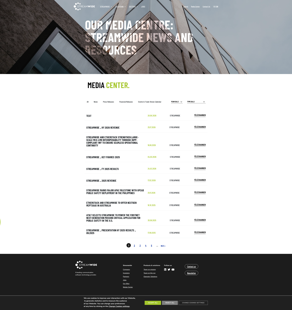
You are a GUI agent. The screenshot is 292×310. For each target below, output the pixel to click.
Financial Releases (126, 102)
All (87, 102)
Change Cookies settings (119, 306)
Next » (163, 246)
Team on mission (150, 269)
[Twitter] (169, 270)
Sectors (132, 6)
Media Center (195, 6)
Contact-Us (206, 6)
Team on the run (149, 273)
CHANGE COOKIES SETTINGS (193, 303)
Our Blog (126, 283)
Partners (126, 276)
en (217, 6)
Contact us (191, 266)
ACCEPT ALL (153, 303)
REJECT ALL (169, 303)
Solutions (119, 6)
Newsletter (191, 273)
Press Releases (108, 102)
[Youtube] (173, 270)
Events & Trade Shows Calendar (149, 102)
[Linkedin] (165, 270)
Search (185, 6)
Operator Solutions (150, 276)
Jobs (143, 6)
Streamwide (105, 6)
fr (214, 6)
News (96, 102)
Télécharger (200, 115)
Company (126, 269)
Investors (126, 273)
